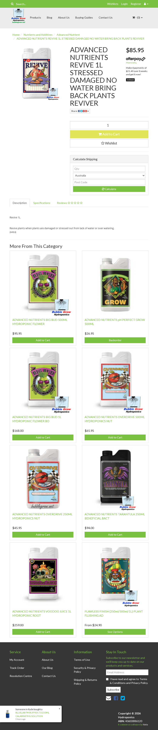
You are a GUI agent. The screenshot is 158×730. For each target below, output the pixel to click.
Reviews (62, 202)
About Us (64, 17)
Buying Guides (84, 17)
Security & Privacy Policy (85, 669)
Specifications (41, 202)
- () (138, 17)
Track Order (17, 667)
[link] (116, 698)
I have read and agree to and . (129, 680)
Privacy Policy (139, 682)
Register (136, 3)
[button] (109, 143)
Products (35, 17)
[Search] (12, 4)
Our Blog (47, 667)
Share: (74, 111)
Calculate (110, 189)
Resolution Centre (21, 676)
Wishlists (112, 3)
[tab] (20, 203)
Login (124, 3)
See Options (115, 631)
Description (20, 202)
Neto (145, 724)
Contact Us (106, 17)
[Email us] (108, 698)
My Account (17, 659)
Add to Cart (111, 134)
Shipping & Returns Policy (85, 681)
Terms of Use (82, 659)
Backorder (115, 340)
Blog (49, 17)
